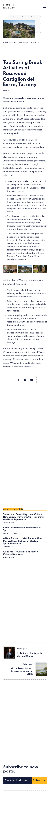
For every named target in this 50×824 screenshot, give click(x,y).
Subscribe (39, 780)
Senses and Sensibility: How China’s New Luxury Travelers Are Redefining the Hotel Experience (23, 517)
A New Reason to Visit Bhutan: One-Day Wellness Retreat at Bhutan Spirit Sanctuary (23, 541)
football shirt (9, 168)
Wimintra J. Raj (10, 533)
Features (8, 90)
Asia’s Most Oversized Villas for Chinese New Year (20, 553)
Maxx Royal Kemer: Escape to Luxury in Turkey (22, 671)
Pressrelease (22, 42)
